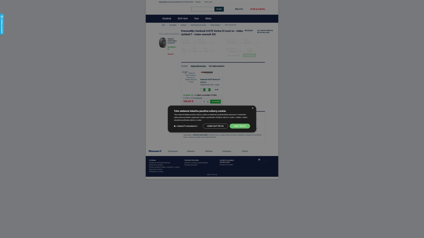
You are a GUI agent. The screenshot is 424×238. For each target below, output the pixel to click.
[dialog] (212, 119)
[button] (186, 126)
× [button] (252, 108)
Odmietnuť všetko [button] (215, 126)
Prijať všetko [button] (240, 126)
